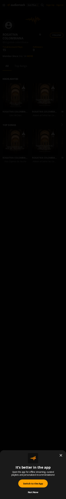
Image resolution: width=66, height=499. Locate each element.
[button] (33, 249)
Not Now (33, 492)
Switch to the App (33, 483)
